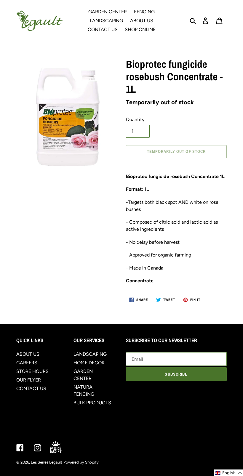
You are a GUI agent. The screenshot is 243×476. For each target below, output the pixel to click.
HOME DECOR (89, 363)
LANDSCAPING (90, 354)
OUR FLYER (28, 380)
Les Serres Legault (46, 462)
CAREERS (26, 363)
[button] (228, 472)
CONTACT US (31, 388)
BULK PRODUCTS (92, 403)
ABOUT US (27, 354)
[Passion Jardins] (60, 447)
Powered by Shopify (81, 462)
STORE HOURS (32, 371)
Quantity (135, 119)
